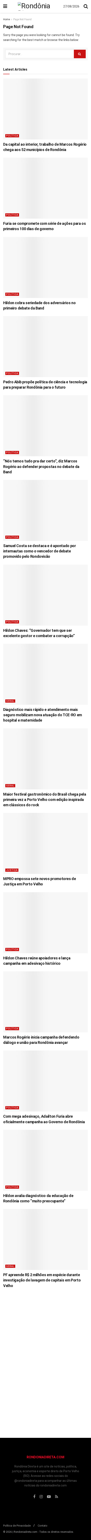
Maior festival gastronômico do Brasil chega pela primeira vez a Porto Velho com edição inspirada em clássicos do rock (44, 799)
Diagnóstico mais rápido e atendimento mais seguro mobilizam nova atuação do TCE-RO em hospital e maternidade (42, 714)
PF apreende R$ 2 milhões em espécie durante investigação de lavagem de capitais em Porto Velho (42, 1280)
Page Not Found (22, 19)
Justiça (12, 870)
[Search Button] (80, 54)
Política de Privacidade (17, 1525)
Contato (42, 1525)
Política (12, 135)
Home (6, 19)
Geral (10, 701)
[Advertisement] (45, 1360)
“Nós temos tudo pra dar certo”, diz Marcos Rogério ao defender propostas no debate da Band (41, 466)
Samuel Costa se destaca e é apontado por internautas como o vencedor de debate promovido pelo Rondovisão (39, 551)
